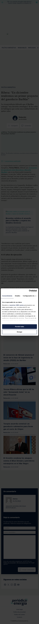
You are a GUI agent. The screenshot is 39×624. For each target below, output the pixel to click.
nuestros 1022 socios (17, 305)
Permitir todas (19, 326)
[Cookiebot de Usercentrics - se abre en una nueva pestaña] (29, 291)
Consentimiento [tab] (7, 296)
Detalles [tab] (17, 296)
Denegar (19, 332)
